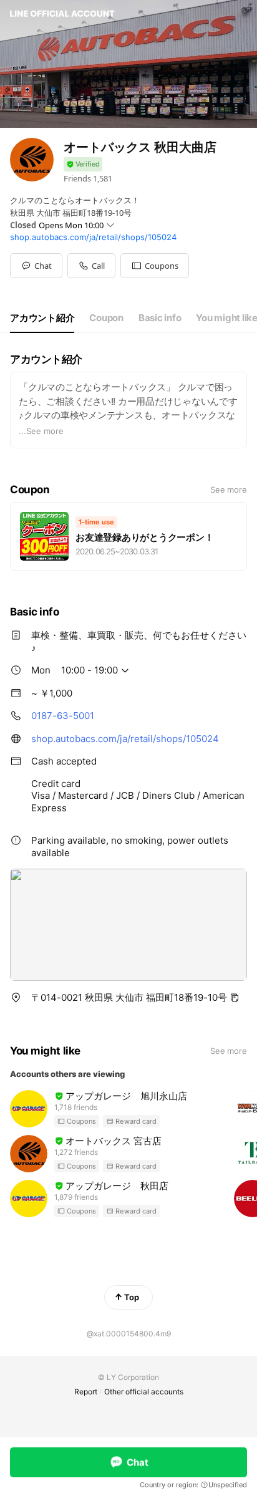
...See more (41, 431)
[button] (154, 265)
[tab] (42, 318)
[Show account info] (83, 164)
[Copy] (234, 998)
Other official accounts (143, 1391)
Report (85, 1391)
